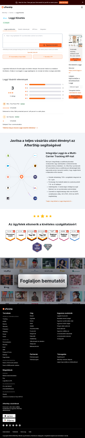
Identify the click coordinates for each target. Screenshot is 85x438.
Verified (23, 104)
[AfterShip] (7, 7)
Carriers (11, 12)
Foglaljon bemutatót (42, 281)
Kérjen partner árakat (75, 97)
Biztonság (23, 432)
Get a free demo (76, 59)
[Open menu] (82, 7)
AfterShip (4, 12)
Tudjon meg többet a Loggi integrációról (59, 201)
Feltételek (15, 432)
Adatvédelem (6, 432)
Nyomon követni (52, 45)
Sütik (30, 432)
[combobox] (75, 87)
